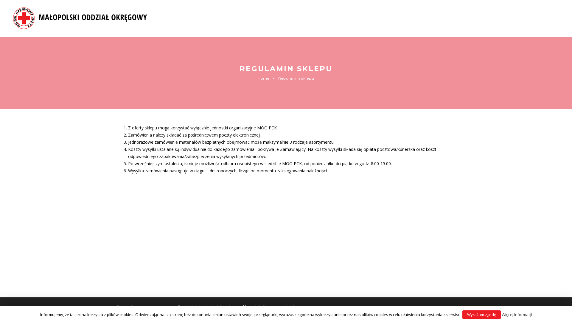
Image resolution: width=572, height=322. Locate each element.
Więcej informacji (517, 314)
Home (263, 78)
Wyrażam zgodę (481, 314)
